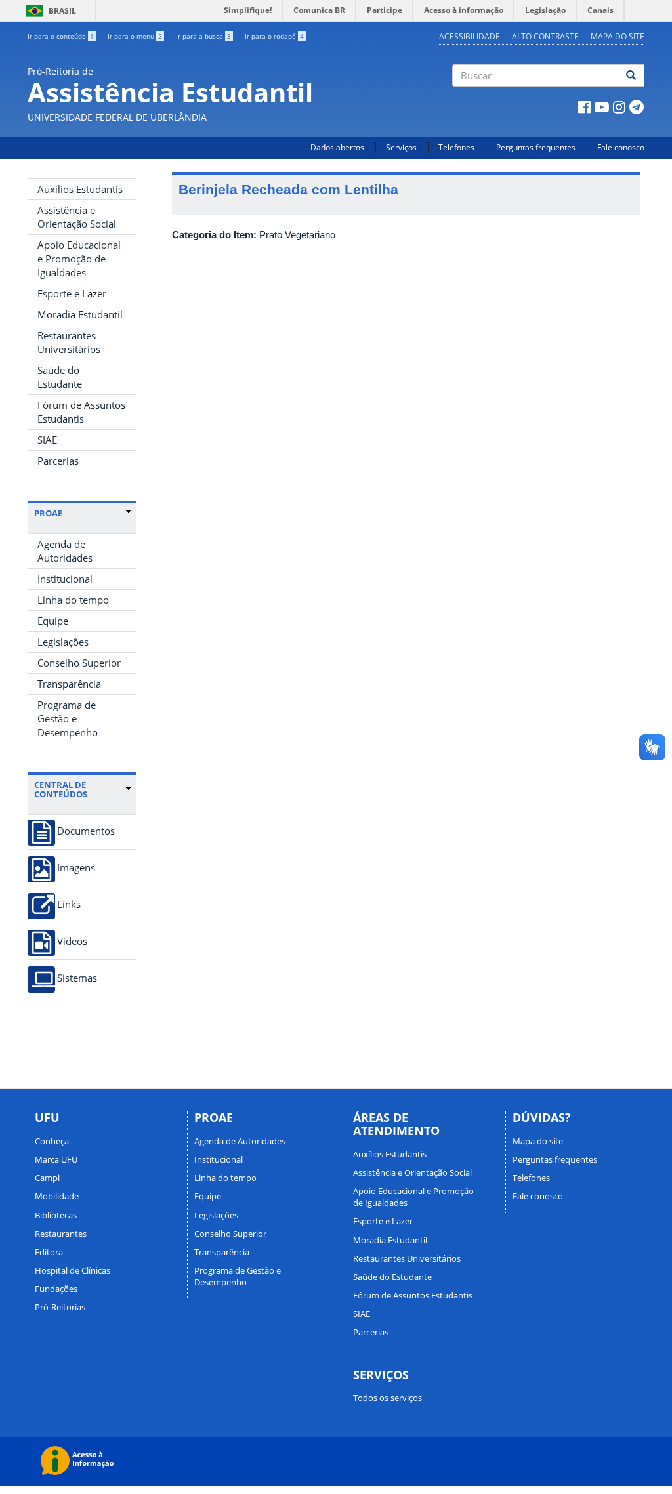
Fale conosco (620, 147)
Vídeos (72, 941)
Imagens (76, 868)
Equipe (52, 620)
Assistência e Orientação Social (76, 216)
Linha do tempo (73, 599)
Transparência (69, 683)
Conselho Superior (79, 662)
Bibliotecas (56, 1215)
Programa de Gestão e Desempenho (67, 718)
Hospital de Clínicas (72, 1270)
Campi (47, 1178)
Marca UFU (56, 1159)
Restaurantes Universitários (68, 342)
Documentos (86, 831)
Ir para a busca (203, 36)
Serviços (401, 147)
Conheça (52, 1141)
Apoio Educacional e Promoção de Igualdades (79, 258)
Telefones (456, 147)
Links (69, 904)
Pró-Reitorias (60, 1307)
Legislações (63, 641)
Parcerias (58, 460)
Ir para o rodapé (274, 36)
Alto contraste (545, 36)
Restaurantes (61, 1233)
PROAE (48, 513)
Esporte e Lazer (71, 293)
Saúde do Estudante (59, 376)
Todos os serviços (387, 1397)
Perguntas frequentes (536, 147)
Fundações (56, 1289)
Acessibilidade (469, 36)
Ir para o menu (135, 36)
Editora (49, 1252)
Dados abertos (337, 147)
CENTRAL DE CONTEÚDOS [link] (60, 789)
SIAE (47, 439)
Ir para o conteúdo (61, 36)
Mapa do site (617, 36)
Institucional (65, 578)
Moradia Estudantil (80, 314)
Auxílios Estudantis (80, 189)
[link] (82, 513)
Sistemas (77, 978)
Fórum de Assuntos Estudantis (81, 411)
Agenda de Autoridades (65, 550)
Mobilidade (57, 1196)
